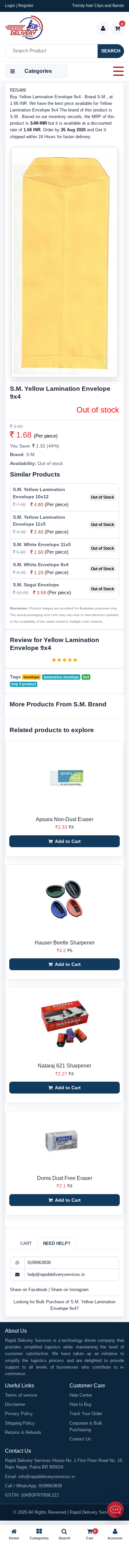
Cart (26, 1243)
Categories (38, 71)
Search (110, 50)
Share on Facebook (29, 1289)
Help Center (80, 1395)
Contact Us (80, 1439)
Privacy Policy (19, 1413)
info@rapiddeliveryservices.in (47, 1476)
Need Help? (56, 1243)
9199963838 (39, 1262)
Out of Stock (102, 497)
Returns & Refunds (23, 1432)
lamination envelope (61, 677)
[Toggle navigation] (116, 71)
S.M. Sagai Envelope (36, 584)
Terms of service (21, 1395)
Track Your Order (85, 1413)
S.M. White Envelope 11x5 (42, 544)
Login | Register (19, 5)
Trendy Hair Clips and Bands (98, 5)
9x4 (86, 677)
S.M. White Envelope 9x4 (40, 564)
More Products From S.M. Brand (58, 704)
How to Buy (80, 1404)
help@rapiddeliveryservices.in (56, 1274)
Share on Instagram (70, 1289)
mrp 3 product (23, 684)
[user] (103, 29)
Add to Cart (67, 841)
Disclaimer (15, 1404)
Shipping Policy (20, 1423)
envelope (31, 677)
